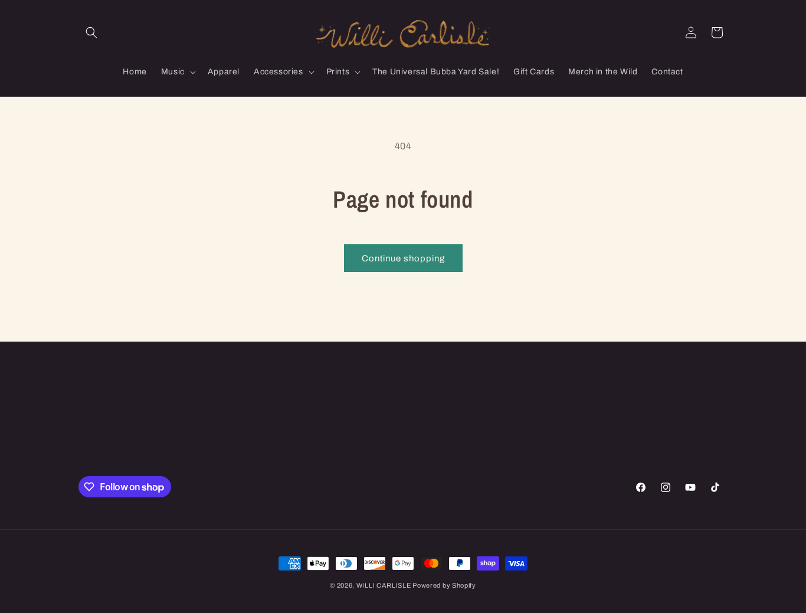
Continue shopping (403, 258)
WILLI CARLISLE (384, 585)
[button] (91, 32)
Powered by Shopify (444, 585)
